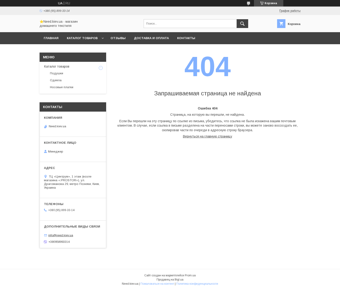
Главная (51, 38)
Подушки (56, 73)
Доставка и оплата (151, 38)
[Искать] (242, 23)
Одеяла (56, 80)
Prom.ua (190, 275)
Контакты (186, 38)
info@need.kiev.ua (60, 235)
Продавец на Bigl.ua (170, 279)
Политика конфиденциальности (197, 283)
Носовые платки (61, 87)
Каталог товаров (82, 38)
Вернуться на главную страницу (207, 136)
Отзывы (118, 38)
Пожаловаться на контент (157, 283)
